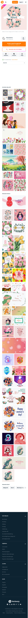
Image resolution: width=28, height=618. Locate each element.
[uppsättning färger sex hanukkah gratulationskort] (8, 173)
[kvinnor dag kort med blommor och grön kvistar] (9, 444)
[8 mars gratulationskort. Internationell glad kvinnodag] (8, 220)
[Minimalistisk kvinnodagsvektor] (8, 119)
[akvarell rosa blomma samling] (8, 131)
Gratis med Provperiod (14, 44)
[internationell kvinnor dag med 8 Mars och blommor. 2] (9, 379)
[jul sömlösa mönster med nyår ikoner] (8, 185)
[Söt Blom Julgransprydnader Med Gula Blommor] (9, 299)
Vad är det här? (15, 59)
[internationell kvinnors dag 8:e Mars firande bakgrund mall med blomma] (8, 541)
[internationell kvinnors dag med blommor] (9, 518)
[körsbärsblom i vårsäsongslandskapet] (13, 199)
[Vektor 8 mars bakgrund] (8, 272)
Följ (23, 39)
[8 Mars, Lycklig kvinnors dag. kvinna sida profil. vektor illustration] (6, 415)
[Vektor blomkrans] (8, 107)
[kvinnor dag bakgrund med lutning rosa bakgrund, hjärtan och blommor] (13, 481)
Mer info (5, 62)
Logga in (21, 2)
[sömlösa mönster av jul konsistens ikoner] (8, 242)
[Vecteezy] (2, 2)
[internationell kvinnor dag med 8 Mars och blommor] (8, 507)
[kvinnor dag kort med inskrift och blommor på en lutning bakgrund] (9, 424)
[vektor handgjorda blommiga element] (8, 230)
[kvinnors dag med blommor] (20, 377)
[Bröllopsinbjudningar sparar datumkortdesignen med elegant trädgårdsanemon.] (7, 95)
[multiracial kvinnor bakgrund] (13, 145)
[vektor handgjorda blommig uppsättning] (7, 211)
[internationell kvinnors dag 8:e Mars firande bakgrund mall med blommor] (13, 259)
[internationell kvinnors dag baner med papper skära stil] (8, 610)
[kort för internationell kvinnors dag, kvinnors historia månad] (9, 391)
